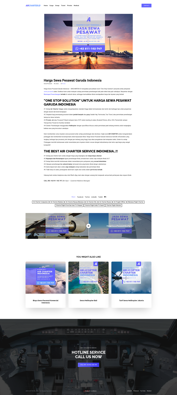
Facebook (80, 197)
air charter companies (40, 202)
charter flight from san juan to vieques (69, 205)
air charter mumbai (57, 202)
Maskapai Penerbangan (52, 94)
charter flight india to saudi (94, 205)
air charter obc (91, 202)
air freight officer (119, 202)
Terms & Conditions (91, 391)
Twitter (87, 197)
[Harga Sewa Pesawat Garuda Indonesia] (88, 226)
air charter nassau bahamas (75, 202)
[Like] (105, 197)
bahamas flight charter (135, 202)
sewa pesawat (48, 91)
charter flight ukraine (113, 205)
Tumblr (100, 197)
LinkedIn (94, 197)
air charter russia (105, 202)
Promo (64, 83)
